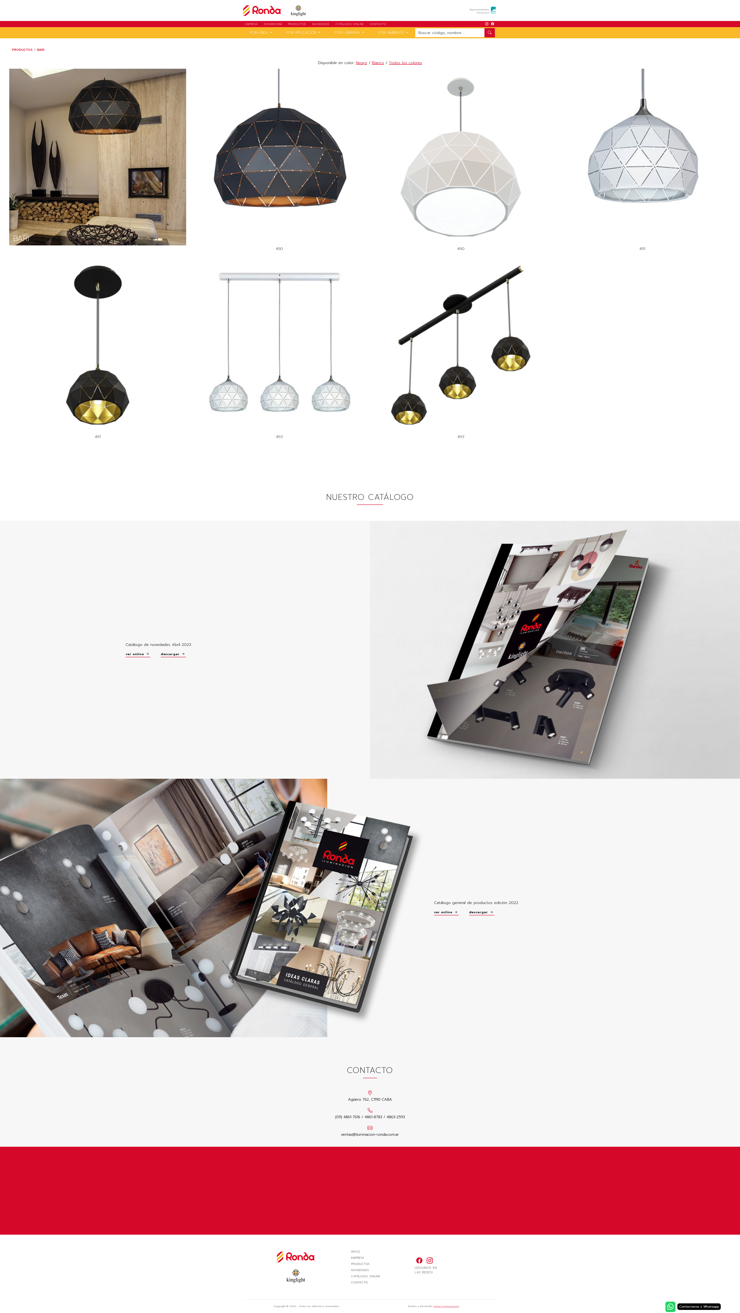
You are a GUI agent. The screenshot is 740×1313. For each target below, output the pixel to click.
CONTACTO (378, 24)
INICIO (355, 1251)
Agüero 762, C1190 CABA (370, 1099)
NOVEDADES (321, 24)
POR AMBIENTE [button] (391, 32)
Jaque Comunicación (446, 1306)
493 (279, 348)
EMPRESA (251, 24)
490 (279, 160)
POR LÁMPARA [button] (348, 32)
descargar (171, 654)
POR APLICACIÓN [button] (302, 32)
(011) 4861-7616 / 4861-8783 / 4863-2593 (370, 1117)
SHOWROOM (273, 24)
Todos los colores (405, 63)
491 (642, 160)
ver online (135, 654)
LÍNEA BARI (97, 157)
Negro (361, 63)
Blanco (378, 63)
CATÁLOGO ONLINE (350, 24)
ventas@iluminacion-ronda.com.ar (370, 1134)
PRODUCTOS (297, 24)
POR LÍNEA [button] (259, 32)
